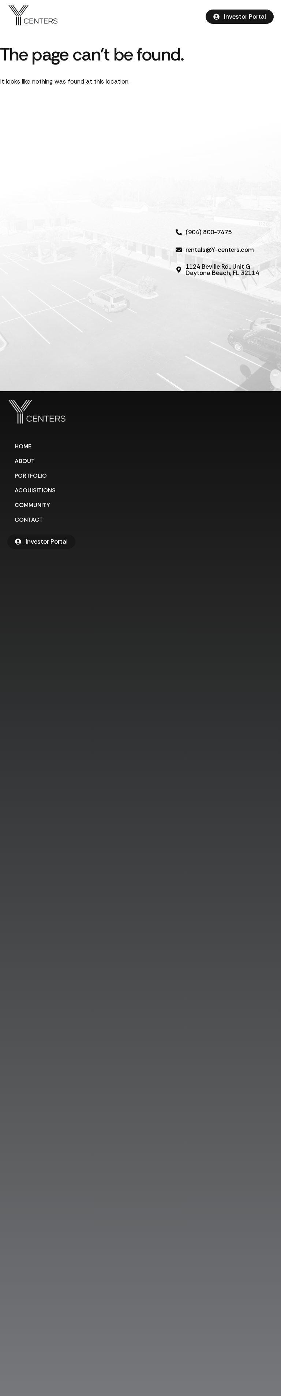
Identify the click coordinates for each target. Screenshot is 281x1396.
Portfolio (31, 476)
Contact (29, 520)
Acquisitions (35, 490)
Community (32, 505)
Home (23, 446)
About (25, 461)
